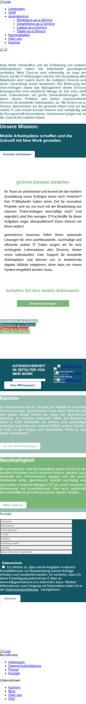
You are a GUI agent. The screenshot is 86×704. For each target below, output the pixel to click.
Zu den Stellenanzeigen (20, 446)
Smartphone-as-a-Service (36, 24)
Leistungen (16, 9)
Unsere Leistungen (43, 303)
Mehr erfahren (13, 505)
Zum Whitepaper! (22, 385)
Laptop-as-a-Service (32, 27)
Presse (13, 669)
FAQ (11, 698)
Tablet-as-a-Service (31, 31)
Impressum (16, 662)
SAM (12, 12)
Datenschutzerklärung (22, 589)
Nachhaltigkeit (19, 35)
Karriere (14, 42)
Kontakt (14, 673)
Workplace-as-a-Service (34, 20)
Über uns (15, 39)
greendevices (18, 16)
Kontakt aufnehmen (17, 154)
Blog (11, 691)
